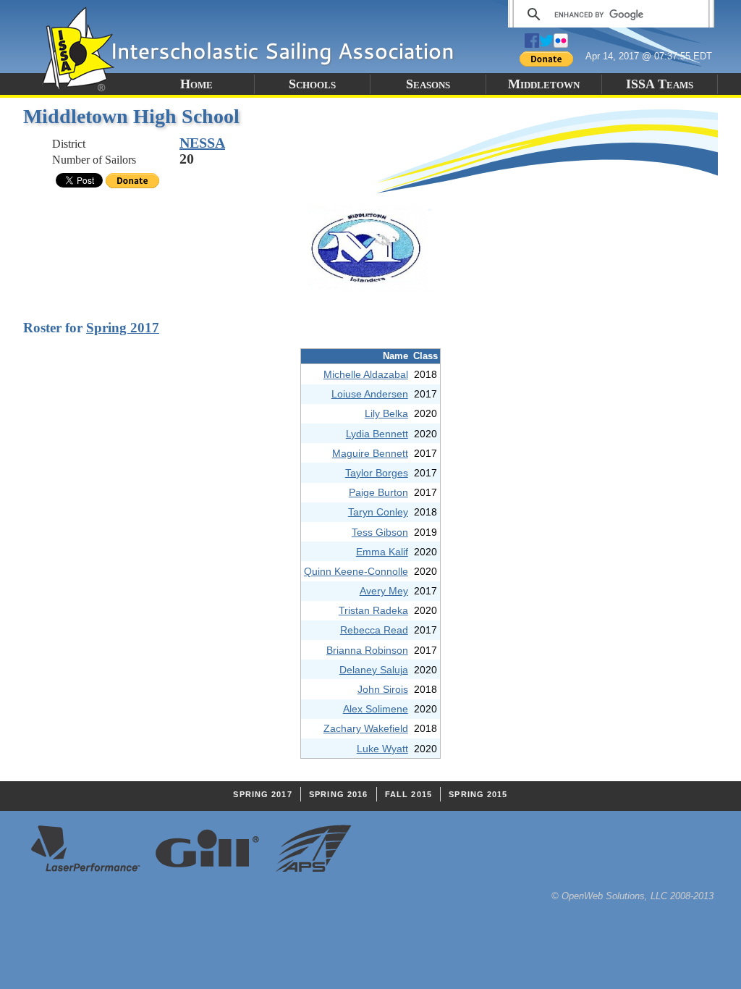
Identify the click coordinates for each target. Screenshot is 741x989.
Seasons (428, 84)
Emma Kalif (382, 551)
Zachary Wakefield (365, 728)
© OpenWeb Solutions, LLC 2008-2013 (632, 896)
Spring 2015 (478, 794)
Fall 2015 (408, 794)
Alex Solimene (375, 709)
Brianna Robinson (367, 650)
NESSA (202, 143)
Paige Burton (378, 492)
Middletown (544, 84)
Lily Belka (386, 413)
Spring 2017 (122, 327)
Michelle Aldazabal (365, 374)
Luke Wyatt (382, 748)
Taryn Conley (378, 512)
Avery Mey (384, 591)
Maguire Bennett (370, 453)
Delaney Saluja (373, 670)
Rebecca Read (374, 630)
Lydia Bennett (377, 433)
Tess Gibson (380, 532)
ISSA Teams (659, 84)
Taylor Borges (376, 473)
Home (196, 84)
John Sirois (382, 689)
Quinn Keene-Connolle (356, 571)
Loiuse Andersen (369, 394)
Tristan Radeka (373, 610)
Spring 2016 (338, 794)
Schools (312, 84)
